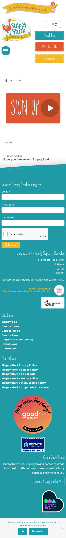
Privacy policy (38, 531)
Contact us (9, 348)
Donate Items (10, 326)
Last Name (8, 217)
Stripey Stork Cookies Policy (20, 369)
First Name (8, 204)
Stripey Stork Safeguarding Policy (24, 383)
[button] (6, 50)
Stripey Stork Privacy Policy (19, 365)
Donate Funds (11, 331)
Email (5, 192)
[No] (62, 528)
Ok (22, 531)
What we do (9, 322)
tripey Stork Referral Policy (20, 378)
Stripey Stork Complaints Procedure (25, 387)
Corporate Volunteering (17, 339)
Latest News (9, 344)
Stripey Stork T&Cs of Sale (18, 374)
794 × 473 (7, 142)
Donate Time (10, 335)
